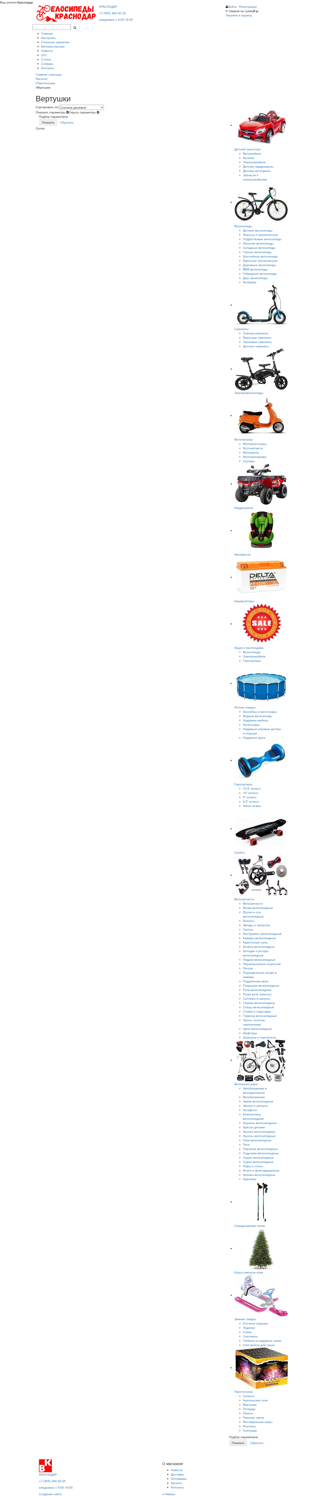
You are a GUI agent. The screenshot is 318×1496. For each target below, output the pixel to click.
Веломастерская (53, 46)
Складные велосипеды (259, 247)
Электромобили (254, 162)
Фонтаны (249, 1426)
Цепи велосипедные (257, 1028)
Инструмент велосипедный (262, 933)
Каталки (248, 158)
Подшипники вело (255, 981)
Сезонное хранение (55, 42)
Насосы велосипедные (259, 1136)
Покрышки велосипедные (261, 985)
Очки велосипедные (257, 1140)
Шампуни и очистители (259, 1037)
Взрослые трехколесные (260, 260)
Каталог (176, 1483)
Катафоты (250, 1110)
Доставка (177, 1474)
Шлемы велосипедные (259, 1174)
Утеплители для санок (259, 1345)
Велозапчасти (253, 903)
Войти (232, 6)
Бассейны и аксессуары (260, 711)
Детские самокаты (256, 346)
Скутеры (249, 461)
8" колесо (249, 797)
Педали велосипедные (259, 959)
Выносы (248, 920)
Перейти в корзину (239, 15)
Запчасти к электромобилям (255, 177)
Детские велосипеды (257, 230)
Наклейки (249, 1179)
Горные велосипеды (257, 252)
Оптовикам (178, 1478)
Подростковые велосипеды (262, 239)
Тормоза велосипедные (260, 1015)
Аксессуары (251, 724)
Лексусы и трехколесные (260, 234)
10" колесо (250, 793)
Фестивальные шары (258, 1422)
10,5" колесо (252, 788)
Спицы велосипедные (258, 1007)
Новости (47, 50)
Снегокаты (250, 1336)
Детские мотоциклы (257, 170)
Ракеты (248, 1413)
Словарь (47, 63)
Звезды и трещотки (256, 925)
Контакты (47, 68)
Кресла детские (254, 1127)
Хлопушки (250, 1430)
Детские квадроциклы (258, 166)
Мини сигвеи (252, 806)
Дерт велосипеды (255, 278)
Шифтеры (250, 1033)
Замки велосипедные (258, 1101)
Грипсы (248, 929)
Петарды (249, 1409)
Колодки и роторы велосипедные (255, 953)
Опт (44, 55)
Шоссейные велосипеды (260, 256)
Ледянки (249, 1327)
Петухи (248, 968)
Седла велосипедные (258, 1157)
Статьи (46, 59)
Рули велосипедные (257, 990)
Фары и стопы (253, 1166)
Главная (47, 33)
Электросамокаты (255, 333)
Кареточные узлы (255, 942)
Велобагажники (254, 1097)
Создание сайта (50, 1494)
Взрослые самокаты (257, 337)
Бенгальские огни (255, 1400)
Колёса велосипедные (259, 946)
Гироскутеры (252, 660)
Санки (247, 1332)
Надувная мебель (255, 720)
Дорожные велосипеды (259, 265)
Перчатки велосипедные (260, 1149)
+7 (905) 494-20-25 (112, 13)
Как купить (48, 37)
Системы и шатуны (256, 998)
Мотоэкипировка (254, 456)
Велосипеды (252, 652)
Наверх (169, 1494)
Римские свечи (253, 1417)
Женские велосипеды (258, 243)
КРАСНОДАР (108, 6)
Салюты (248, 1396)
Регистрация (248, 6)
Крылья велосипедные (259, 1131)
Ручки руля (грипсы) (257, 994)
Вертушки (250, 1404)
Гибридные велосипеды (260, 273)
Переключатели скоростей (262, 964)
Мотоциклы (251, 452)
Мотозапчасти (253, 448)
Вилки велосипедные (258, 907)
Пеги (246, 1144)
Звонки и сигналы (255, 1105)
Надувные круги (254, 737)
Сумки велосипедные (258, 1161)
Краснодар (25, 2)
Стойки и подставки (257, 1011)
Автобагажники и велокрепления (255, 1090)
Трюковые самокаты (257, 342)
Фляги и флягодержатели (261, 1170)
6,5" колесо (251, 801)
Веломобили (252, 153)
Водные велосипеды (257, 716)
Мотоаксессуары (255, 443)
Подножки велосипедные (261, 1153)
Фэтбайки (249, 282)
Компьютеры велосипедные (253, 1116)
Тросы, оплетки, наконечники (254, 1022)
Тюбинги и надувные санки (262, 1340)
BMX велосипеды (255, 269)
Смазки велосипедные (259, 1003)
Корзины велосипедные (260, 1123)
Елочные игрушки (255, 1323)
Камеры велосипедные (259, 938)
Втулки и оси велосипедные (253, 914)
